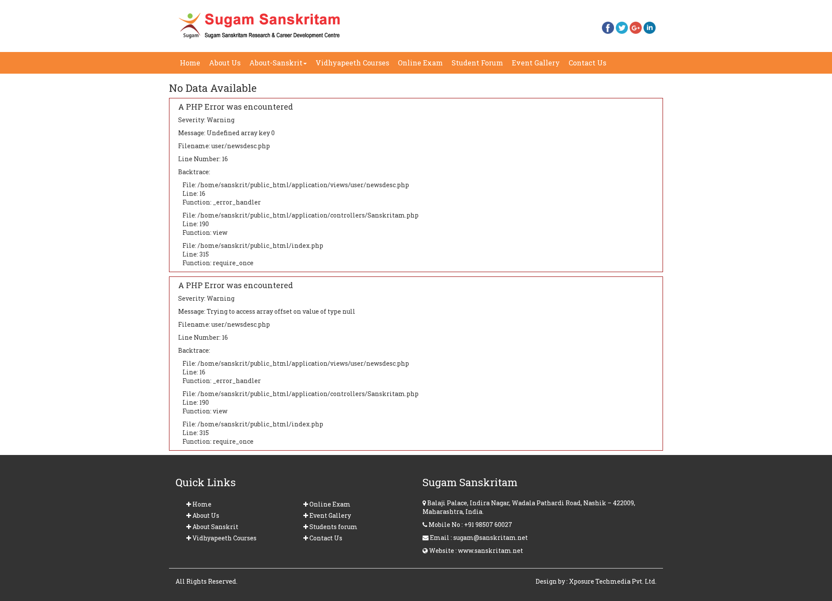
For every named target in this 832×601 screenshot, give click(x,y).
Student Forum (477, 62)
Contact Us (590, 66)
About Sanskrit (214, 527)
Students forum (333, 527)
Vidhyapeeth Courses (352, 62)
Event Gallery (538, 66)
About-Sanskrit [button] (275, 62)
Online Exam (420, 62)
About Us (224, 62)
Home (192, 62)
